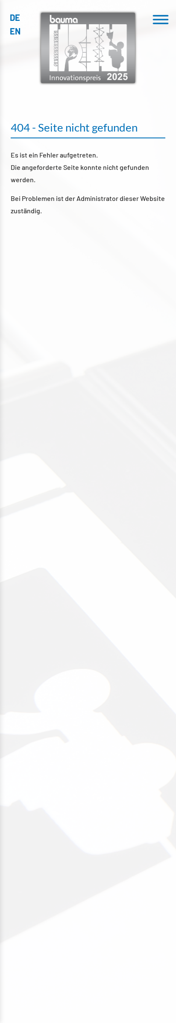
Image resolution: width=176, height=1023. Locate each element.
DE (15, 17)
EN (15, 31)
